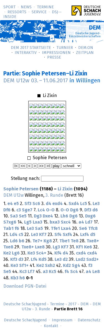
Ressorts (16, 12)
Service (39, 12)
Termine (45, 7)
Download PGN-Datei (24, 286)
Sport (9, 7)
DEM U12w (13, 195)
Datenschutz (89, 320)
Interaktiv (26, 53)
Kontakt (51, 326)
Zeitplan (85, 53)
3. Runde (42, 309)
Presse (54, 57)
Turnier (64, 48)
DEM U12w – (35, 80)
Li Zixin (65, 189)
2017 (72, 304)
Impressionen (56, 53)
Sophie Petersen (21, 189)
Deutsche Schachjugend (24, 304)
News (26, 7)
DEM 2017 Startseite (31, 48)
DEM (84, 304)
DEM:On (85, 48)
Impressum (62, 320)
